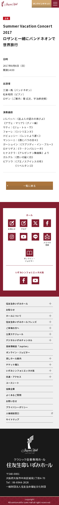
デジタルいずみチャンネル (19, 340)
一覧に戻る (29, 186)
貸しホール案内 (13, 358)
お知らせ (12, 229)
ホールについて (13, 315)
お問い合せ (11, 401)
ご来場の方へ (12, 328)
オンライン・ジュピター (29, 259)
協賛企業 (10, 388)
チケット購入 (12, 364)
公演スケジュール (14, 334)
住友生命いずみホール (17, 303)
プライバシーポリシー (17, 407)
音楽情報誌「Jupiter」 (18, 346)
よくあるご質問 (13, 395)
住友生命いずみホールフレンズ (21, 321)
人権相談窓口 (12, 413)
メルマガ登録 (47, 243)
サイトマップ (12, 419)
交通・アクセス (13, 376)
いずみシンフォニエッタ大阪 (20, 370)
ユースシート (12, 382)
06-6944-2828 (20, 482)
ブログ (23, 229)
